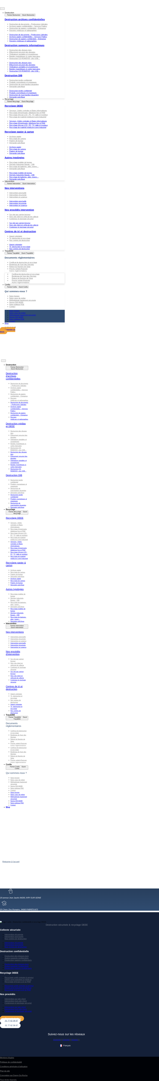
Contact (12, 307)
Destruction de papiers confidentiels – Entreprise (27, 28)
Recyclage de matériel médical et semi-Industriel (27, 117)
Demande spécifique (17, 86)
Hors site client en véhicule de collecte (23, 217)
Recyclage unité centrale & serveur (19, 978)
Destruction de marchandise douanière (24, 84)
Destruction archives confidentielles (25, 19)
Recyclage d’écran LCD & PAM (18, 982)
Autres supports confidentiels (17, 958)
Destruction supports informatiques (24, 45)
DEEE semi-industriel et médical (18, 980)
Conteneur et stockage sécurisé (21, 219)
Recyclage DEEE (14, 106)
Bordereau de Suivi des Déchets (21, 265)
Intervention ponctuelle (17, 193)
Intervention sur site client (15, 999)
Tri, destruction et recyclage (19, 238)
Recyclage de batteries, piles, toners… (24, 167)
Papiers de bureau (16, 141)
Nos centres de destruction (19, 240)
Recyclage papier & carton (19, 131)
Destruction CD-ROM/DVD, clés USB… (24, 58)
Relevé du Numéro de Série (19, 267)
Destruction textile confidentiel (20, 80)
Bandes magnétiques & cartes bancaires (24, 56)
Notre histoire (14, 296)
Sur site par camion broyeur (19, 215)
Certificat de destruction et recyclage (23, 262)
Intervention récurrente (17, 195)
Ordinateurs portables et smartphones (23, 54)
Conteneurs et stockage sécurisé (18, 1003)
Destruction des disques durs (20, 50)
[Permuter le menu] (2, 8)
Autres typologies (14, 157)
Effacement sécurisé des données (22, 52)
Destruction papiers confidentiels (18, 960)
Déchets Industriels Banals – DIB (21, 164)
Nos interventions (14, 188)
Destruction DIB (13, 75)
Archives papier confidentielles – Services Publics (28, 26)
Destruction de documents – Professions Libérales (28, 24)
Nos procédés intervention (19, 210)
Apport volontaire (15, 236)
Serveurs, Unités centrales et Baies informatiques (28, 111)
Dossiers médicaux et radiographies (23, 30)
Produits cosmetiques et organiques (23, 82)
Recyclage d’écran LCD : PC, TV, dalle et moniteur (28, 115)
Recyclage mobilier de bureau (20, 162)
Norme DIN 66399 (16, 302)
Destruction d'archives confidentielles (13, 376)
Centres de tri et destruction (20, 231)
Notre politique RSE (16, 304)
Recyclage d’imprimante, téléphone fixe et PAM (27, 113)
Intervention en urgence (18, 197)
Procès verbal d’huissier (18, 269)
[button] (35, 33)
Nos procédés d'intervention (13, 652)
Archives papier (15, 136)
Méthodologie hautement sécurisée (22, 300)
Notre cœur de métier (17, 298)
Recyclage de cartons (17, 139)
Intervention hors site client (16, 1001)
